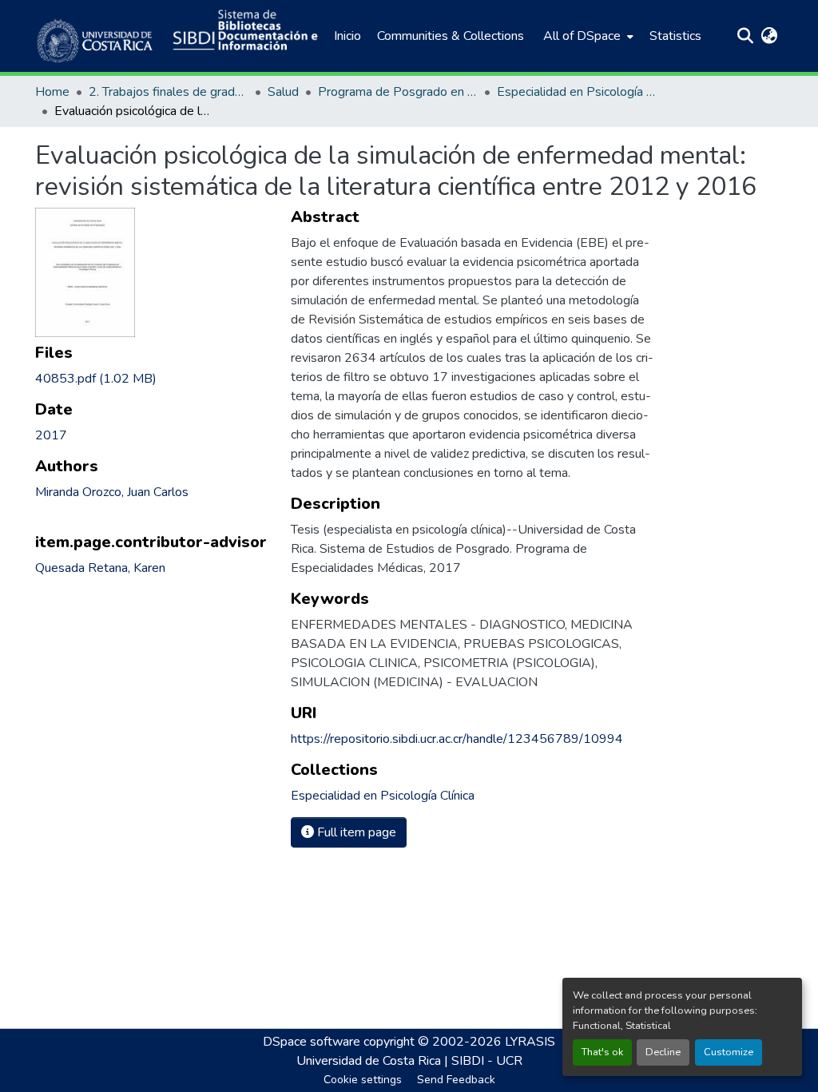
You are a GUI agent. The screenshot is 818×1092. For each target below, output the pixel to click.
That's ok (602, 1052)
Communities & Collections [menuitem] (450, 36)
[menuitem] (586, 36)
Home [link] (52, 92)
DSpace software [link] (311, 1041)
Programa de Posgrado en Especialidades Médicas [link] (398, 92)
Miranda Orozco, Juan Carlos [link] (112, 492)
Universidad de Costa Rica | (373, 1061)
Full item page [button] (355, 832)
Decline (663, 1052)
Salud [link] (283, 92)
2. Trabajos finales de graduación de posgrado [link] (168, 92)
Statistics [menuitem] (675, 36)
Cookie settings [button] (363, 1079)
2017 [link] (51, 435)
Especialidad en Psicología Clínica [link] (577, 92)
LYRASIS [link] (530, 1041)
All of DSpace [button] (582, 36)
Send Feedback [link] (456, 1079)
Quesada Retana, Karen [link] (100, 568)
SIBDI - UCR (486, 1061)
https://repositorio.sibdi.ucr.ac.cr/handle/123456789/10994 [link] (457, 739)
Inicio (347, 36)
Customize (728, 1052)
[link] (153, 378)
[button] (96, 36)
